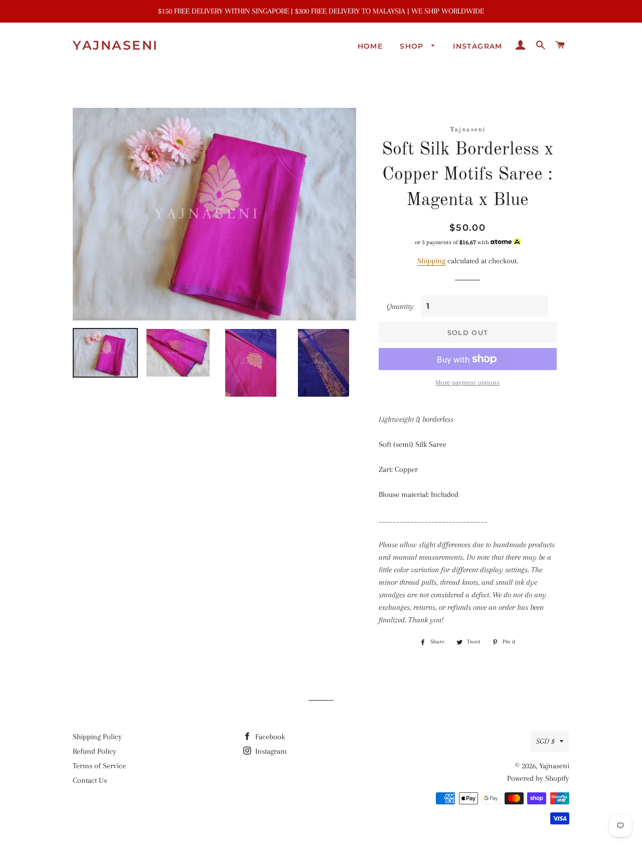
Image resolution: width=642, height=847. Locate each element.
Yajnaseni (115, 45)
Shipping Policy (97, 736)
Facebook (269, 736)
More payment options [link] (467, 382)
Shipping (431, 260)
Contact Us (90, 780)
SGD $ (545, 741)
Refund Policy (94, 751)
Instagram (478, 46)
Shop (413, 46)
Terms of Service (99, 765)
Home (370, 46)
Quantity (400, 306)
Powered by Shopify (538, 778)
